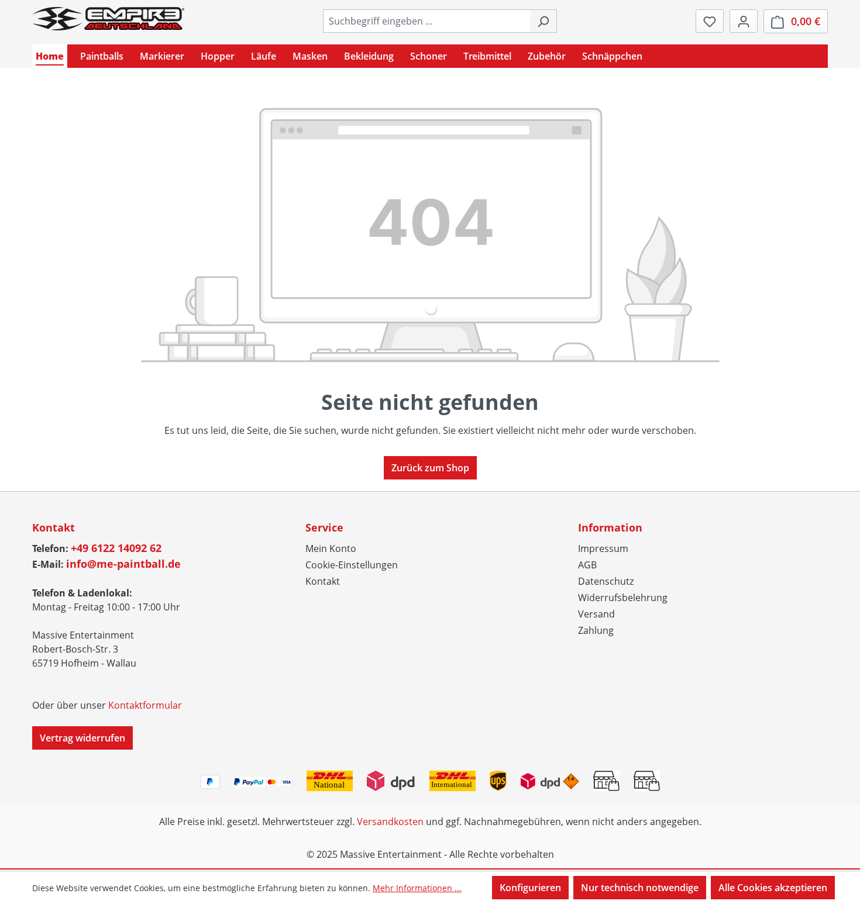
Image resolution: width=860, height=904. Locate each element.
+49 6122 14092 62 (116, 548)
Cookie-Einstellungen (351, 564)
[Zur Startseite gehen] (108, 18)
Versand (596, 614)
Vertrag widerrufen (82, 738)
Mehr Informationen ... (417, 887)
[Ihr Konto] (744, 21)
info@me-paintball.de (123, 564)
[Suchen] (543, 21)
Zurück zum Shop (430, 467)
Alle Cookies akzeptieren (772, 887)
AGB (587, 564)
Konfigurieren (530, 887)
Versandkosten (390, 821)
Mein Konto (330, 548)
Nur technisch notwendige (640, 887)
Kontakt (322, 581)
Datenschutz (606, 581)
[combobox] (426, 21)
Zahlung (596, 630)
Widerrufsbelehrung (623, 597)
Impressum (603, 548)
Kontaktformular (145, 705)
